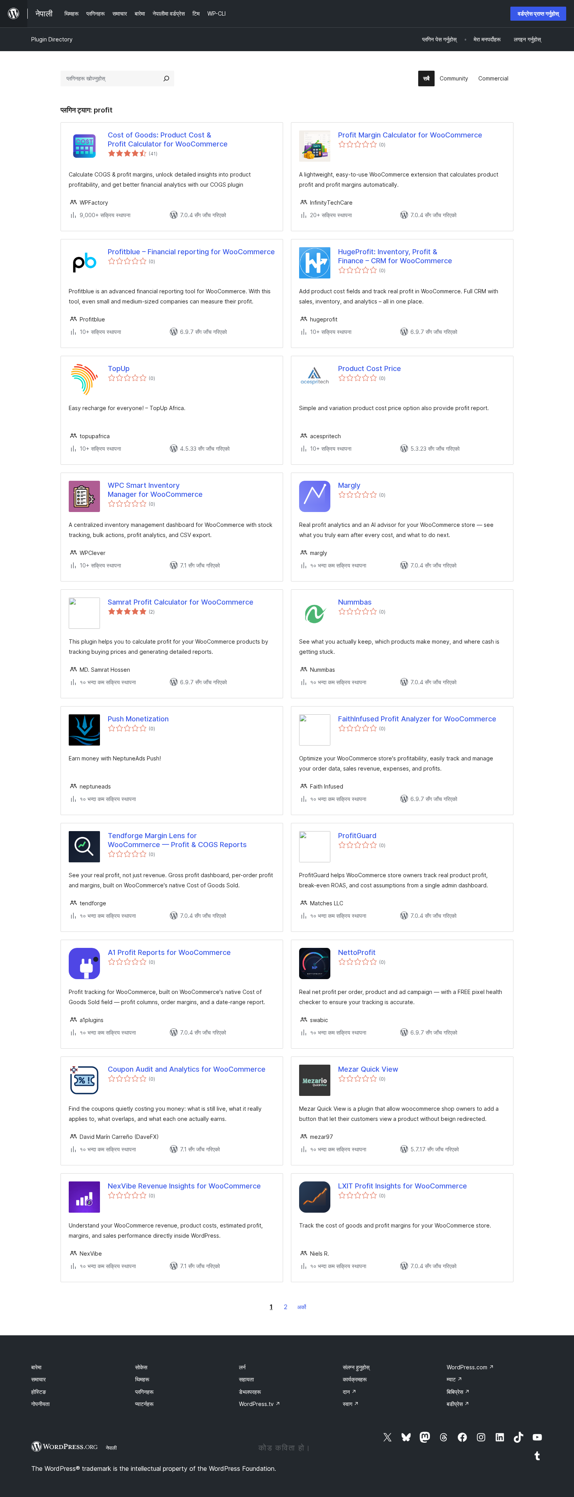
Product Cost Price (369, 368)
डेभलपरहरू (250, 1391)
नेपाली (111, 1448)
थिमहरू (142, 1379)
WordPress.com (470, 1367)
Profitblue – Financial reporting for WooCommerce (191, 252)
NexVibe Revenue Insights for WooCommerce (184, 1186)
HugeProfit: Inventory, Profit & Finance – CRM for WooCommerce (395, 256)
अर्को (301, 1307)
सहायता (246, 1379)
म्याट (454, 1379)
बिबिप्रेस (458, 1391)
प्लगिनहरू (144, 1391)
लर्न (242, 1367)
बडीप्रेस (458, 1404)
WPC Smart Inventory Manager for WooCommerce (155, 489)
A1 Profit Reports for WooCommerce (169, 952)
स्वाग (351, 1404)
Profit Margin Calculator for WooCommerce (410, 135)
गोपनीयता (40, 1404)
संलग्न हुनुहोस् (356, 1367)
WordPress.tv (259, 1404)
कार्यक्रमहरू (355, 1379)
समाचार (38, 1379)
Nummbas (355, 602)
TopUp (119, 368)
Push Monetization (138, 719)
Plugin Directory (52, 39)
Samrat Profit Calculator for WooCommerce (180, 602)
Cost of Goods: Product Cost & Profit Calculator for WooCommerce (168, 139)
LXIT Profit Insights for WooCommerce (402, 1186)
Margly (349, 485)
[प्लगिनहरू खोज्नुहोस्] (166, 78)
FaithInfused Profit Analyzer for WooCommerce (417, 719)
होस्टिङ (38, 1391)
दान (350, 1391)
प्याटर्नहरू (144, 1404)
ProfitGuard (357, 835)
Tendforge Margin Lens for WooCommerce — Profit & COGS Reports (177, 840)
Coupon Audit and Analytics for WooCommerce (187, 1069)
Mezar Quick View (368, 1069)
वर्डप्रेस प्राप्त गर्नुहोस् (538, 13)
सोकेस (141, 1367)
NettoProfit (357, 952)
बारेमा (36, 1367)
